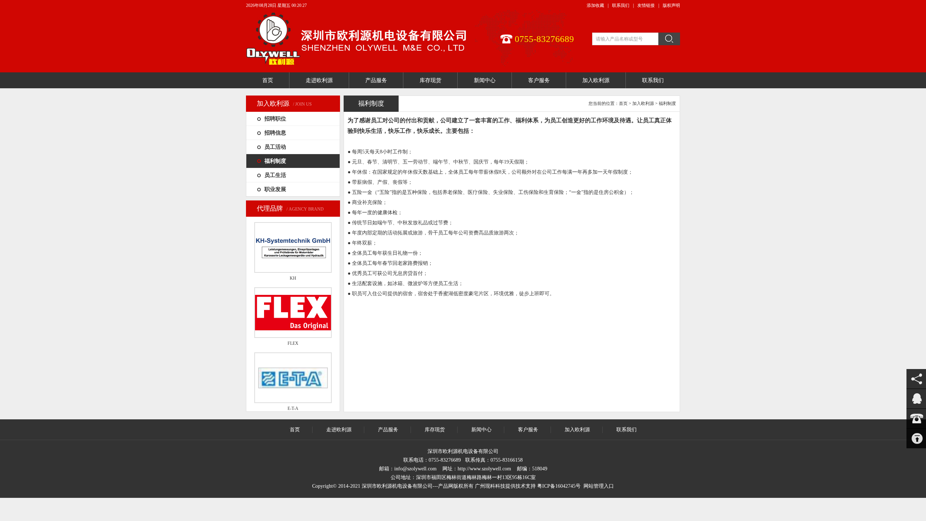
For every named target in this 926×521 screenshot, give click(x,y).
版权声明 (671, 5)
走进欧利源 (339, 429)
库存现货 (435, 429)
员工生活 (275, 175)
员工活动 (275, 147)
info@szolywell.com (415, 468)
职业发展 (275, 189)
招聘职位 (275, 119)
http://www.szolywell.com (484, 468)
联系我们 (620, 5)
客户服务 (528, 429)
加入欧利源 (643, 103)
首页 (623, 103)
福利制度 (275, 161)
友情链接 (646, 5)
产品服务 (388, 429)
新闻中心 (481, 429)
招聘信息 (275, 133)
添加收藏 (595, 5)
